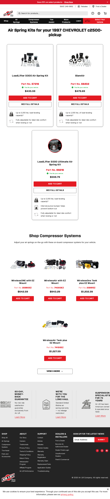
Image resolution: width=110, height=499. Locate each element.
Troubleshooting (43, 471)
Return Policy (24, 458)
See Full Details (30, 104)
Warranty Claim (42, 461)
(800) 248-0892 (66, 6)
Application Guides (44, 468)
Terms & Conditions (26, 451)
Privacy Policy (25, 448)
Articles (40, 441)
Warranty (40, 451)
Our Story (23, 438)
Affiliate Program (25, 468)
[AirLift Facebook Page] (97, 450)
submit (101, 440)
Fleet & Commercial (62, 459)
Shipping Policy (25, 455)
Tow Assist (5, 450)
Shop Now (68, 2)
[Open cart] (105, 13)
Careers (22, 441)
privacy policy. (67, 494)
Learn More (20, 417)
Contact (40, 438)
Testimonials (24, 444)
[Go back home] (8, 13)
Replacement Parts (44, 464)
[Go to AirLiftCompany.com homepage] (8, 477)
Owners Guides (42, 448)
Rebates (40, 444)
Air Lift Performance (27, 471)
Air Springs (5, 441)
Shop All (5, 438)
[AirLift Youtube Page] (106, 450)
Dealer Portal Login (62, 450)
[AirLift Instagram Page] (102, 450)
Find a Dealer (60, 441)
